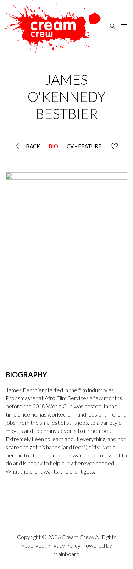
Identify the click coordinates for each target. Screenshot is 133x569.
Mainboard (66, 553)
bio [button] (53, 146)
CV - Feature (84, 146)
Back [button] (27, 146)
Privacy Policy (63, 545)
